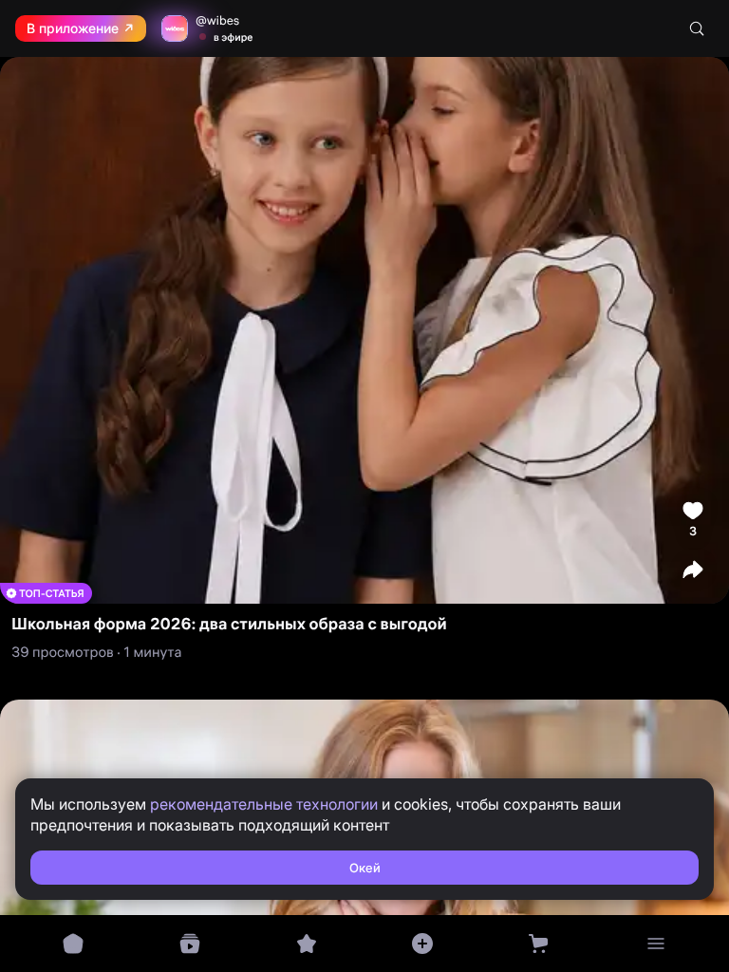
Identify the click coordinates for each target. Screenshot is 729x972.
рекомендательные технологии (264, 803)
